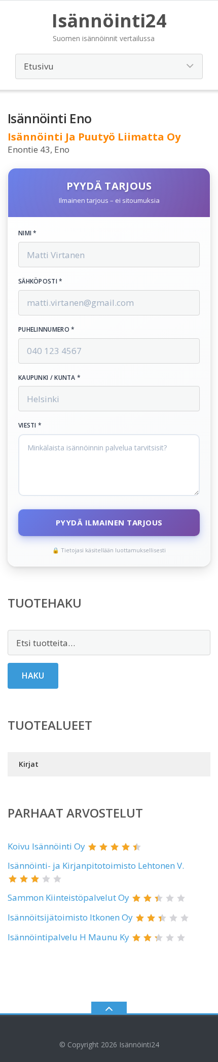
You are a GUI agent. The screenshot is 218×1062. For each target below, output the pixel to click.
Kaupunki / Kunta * (49, 378)
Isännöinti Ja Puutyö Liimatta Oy (94, 137)
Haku (33, 675)
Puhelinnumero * (46, 330)
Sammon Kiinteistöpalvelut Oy (68, 897)
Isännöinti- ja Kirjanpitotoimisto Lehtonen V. (96, 865)
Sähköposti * (40, 281)
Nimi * (27, 233)
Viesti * (30, 425)
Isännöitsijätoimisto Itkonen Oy (70, 917)
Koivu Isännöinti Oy (46, 846)
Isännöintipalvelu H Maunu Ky (68, 937)
